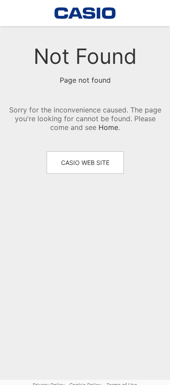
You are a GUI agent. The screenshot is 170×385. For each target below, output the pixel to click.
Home (108, 127)
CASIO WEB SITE (85, 162)
